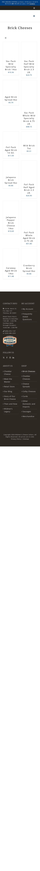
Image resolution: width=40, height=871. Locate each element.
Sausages (27, 411)
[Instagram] (10, 357)
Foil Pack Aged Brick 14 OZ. (11, 150)
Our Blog (8, 391)
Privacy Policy (16, 439)
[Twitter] (4, 357)
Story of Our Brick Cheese (10, 397)
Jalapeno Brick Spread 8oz (11, 180)
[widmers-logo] (11, 8)
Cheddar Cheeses (26, 377)
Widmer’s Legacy (8, 410)
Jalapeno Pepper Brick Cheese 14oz (11, 223)
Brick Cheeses (29, 371)
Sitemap (26, 439)
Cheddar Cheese (8, 372)
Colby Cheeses (29, 391)
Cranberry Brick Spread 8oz (29, 268)
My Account (28, 309)
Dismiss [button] (32, 4)
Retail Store (9, 386)
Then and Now (10, 404)
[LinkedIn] (13, 357)
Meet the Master (8, 380)
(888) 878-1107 (10, 331)
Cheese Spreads (26, 385)
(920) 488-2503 (10, 333)
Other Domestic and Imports (29, 404)
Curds (25, 396)
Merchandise (28, 416)
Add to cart (9, 50)
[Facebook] (7, 357)
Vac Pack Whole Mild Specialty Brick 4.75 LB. (29, 118)
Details (11, 55)
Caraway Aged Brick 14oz (11, 271)
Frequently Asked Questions (27, 317)
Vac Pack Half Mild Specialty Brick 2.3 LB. (29, 67)
